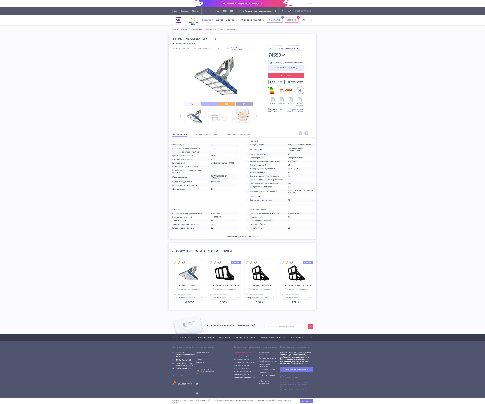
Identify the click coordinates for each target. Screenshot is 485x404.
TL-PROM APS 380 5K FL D (261, 286)
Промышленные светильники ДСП (250, 337)
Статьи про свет (203, 337)
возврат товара (301, 389)
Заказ (174, 11)
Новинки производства (242, 356)
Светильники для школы (184, 337)
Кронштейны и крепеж (267, 369)
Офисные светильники (242, 368)
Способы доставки (295, 111)
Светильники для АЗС (241, 375)
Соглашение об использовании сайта (294, 382)
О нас (198, 356)
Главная (175, 29)
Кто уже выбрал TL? (275, 337)
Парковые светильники (267, 358)
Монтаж (195, 11)
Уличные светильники (241, 359)
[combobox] (286, 49)
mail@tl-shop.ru (181, 363)
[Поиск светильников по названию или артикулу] (311, 20)
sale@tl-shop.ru (181, 365)
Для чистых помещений (242, 371)
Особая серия (264, 373)
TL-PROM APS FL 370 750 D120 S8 (224, 286)
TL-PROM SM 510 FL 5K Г (188, 286)
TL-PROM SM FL (210, 29)
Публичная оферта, (287, 389)
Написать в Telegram (183, 368)
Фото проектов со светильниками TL (205, 372)
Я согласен (306, 401)
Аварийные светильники (268, 361)
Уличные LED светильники (223, 337)
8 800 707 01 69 (303, 11)
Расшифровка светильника (238, 134)
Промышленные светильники (244, 362)
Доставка (185, 11)
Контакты (259, 20)
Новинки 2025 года (294, 337)
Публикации (246, 20)
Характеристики (179, 134)
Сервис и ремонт (202, 353)
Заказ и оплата (296, 109)
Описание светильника (206, 134)
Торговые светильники (242, 365)
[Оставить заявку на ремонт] (289, 11)
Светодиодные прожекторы (191, 29)
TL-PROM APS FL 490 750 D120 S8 (296, 286)
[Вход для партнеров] (282, 11)
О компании (231, 20)
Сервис (219, 20)
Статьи (199, 359)
